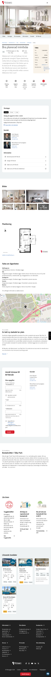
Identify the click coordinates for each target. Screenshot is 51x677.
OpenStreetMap (43, 321)
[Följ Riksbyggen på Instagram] (29, 663)
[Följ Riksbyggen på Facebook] (26, 663)
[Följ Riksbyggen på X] (38, 663)
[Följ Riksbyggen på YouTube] (32, 663)
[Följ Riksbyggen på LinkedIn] (35, 663)
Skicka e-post (14, 137)
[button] (36, 57)
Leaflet (37, 321)
